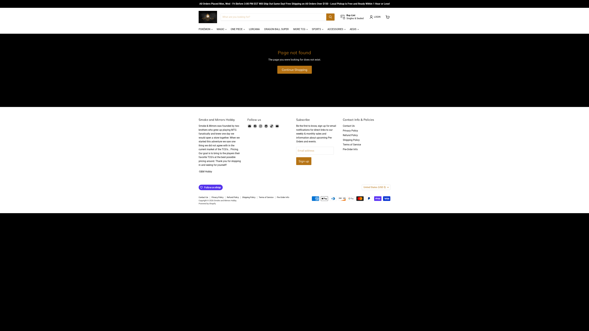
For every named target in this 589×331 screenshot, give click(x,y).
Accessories (335, 29)
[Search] (330, 17)
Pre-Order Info (350, 149)
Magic (221, 29)
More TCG (299, 29)
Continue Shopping (294, 70)
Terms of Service (352, 144)
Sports (317, 29)
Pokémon (205, 29)
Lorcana (254, 29)
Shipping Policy (351, 140)
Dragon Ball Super (276, 29)
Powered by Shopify (207, 203)
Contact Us (349, 125)
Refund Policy (350, 135)
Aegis (353, 29)
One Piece (237, 29)
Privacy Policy (350, 130)
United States (375, 187)
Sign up (304, 161)
